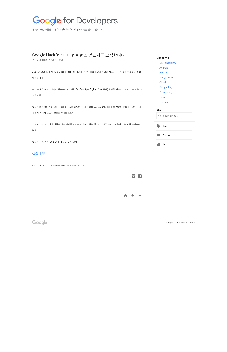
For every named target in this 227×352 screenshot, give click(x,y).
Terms (192, 222)
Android (163, 67)
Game (162, 97)
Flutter (163, 72)
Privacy (181, 222)
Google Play (166, 87)
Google (170, 222)
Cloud (162, 82)
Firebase (164, 102)
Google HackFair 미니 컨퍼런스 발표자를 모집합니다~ (79, 55)
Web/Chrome (166, 77)
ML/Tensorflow (167, 62)
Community (166, 92)
